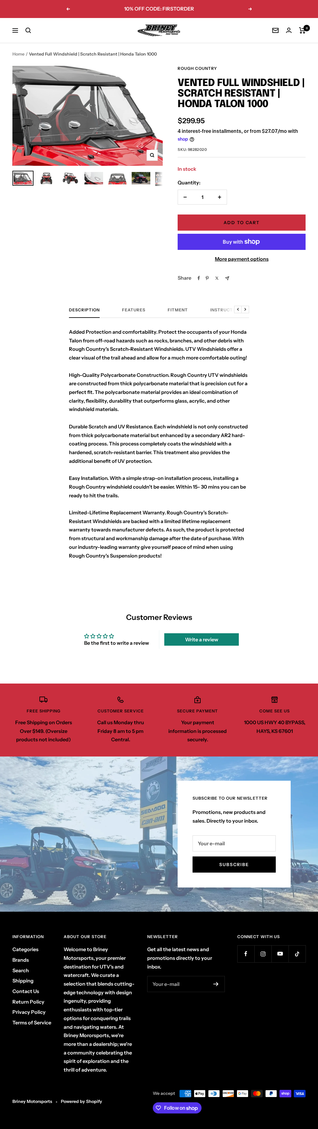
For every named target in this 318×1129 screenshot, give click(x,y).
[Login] (289, 30)
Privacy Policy (29, 1012)
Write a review (201, 639)
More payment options (242, 259)
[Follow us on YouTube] (279, 953)
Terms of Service (31, 1022)
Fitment (178, 309)
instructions (226, 309)
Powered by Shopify (81, 1101)
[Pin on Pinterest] (207, 278)
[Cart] (302, 30)
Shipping (23, 981)
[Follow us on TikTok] (297, 953)
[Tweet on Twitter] (217, 278)
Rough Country (197, 68)
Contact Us (25, 991)
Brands (20, 960)
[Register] (216, 984)
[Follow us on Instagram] (262, 953)
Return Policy (28, 1002)
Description (84, 309)
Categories (25, 949)
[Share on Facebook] (199, 278)
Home (18, 54)
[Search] (28, 30)
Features (133, 309)
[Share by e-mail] (227, 278)
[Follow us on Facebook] (245, 953)
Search (20, 970)
